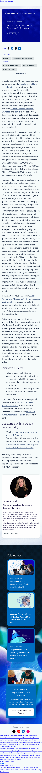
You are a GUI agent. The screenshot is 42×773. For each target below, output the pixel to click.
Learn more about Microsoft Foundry (21, 712)
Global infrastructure (30, 735)
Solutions (39, 742)
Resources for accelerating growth (10, 744)
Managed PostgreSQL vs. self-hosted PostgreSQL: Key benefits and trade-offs (20, 618)
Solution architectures (28, 744)
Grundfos (6, 112)
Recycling (38, 770)
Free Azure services (25, 740)
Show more (20, 73)
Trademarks (22, 770)
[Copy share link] (8, 48)
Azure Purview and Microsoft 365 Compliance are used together (21, 299)
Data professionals (29, 65)
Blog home (11, 13)
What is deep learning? (13, 757)
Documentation (10, 751)
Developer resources (24, 751)
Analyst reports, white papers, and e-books (22, 753)
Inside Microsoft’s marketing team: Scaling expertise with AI (20, 584)
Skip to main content (6, 1)
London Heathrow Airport (21, 108)
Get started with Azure (17, 735)
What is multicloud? (23, 755)
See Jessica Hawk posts (10, 533)
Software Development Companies (11, 748)
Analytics (6, 58)
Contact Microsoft (27, 767)
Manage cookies (5, 770)
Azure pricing (14, 740)
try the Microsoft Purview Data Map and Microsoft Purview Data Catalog (22, 444)
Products (7, 740)
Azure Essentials (28, 738)
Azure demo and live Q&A (8, 746)
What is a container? (6, 759)
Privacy (36, 767)
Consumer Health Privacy (8, 767)
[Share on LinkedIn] (19, 48)
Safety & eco (30, 770)
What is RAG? (17, 759)
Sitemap (18, 767)
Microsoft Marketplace (29, 748)
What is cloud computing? (8, 755)
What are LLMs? (35, 757)
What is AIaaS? (25, 757)
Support (38, 744)
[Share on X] (16, 48)
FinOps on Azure (16, 742)
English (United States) (7, 761)
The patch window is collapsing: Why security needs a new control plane (20, 654)
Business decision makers (11, 65)
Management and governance (22, 58)
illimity (18, 112)
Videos (38, 753)
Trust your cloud (17, 738)
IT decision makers (9, 69)
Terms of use (14, 770)
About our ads (4, 772)
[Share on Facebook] (12, 48)
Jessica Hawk (12, 32)
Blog (16, 751)
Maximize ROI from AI (29, 742)
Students (34, 751)
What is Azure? (4, 735)
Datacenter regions (6, 738)
